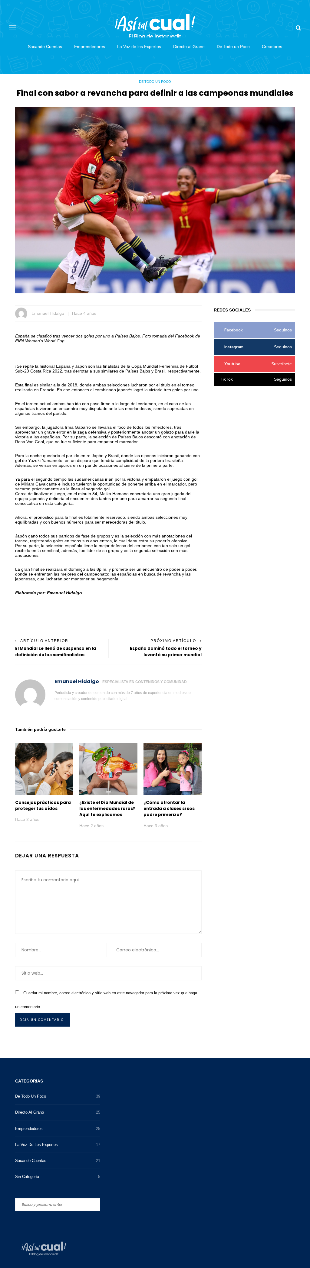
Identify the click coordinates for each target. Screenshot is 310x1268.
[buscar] (298, 27)
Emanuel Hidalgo (47, 313)
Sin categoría (57, 1176)
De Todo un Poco (233, 46)
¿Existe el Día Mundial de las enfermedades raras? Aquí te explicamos (107, 809)
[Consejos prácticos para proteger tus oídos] (44, 768)
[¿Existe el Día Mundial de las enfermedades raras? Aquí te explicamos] (108, 768)
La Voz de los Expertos (139, 46)
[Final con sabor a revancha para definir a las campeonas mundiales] (155, 200)
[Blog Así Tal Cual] (44, 1248)
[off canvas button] (12, 27)
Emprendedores (89, 46)
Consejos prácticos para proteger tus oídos (43, 805)
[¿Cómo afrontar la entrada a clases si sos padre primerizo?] (172, 768)
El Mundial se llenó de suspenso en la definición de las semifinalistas (55, 651)
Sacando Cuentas (45, 46)
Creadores (272, 46)
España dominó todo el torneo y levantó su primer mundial (166, 651)
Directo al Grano (189, 46)
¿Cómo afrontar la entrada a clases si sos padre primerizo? (169, 809)
